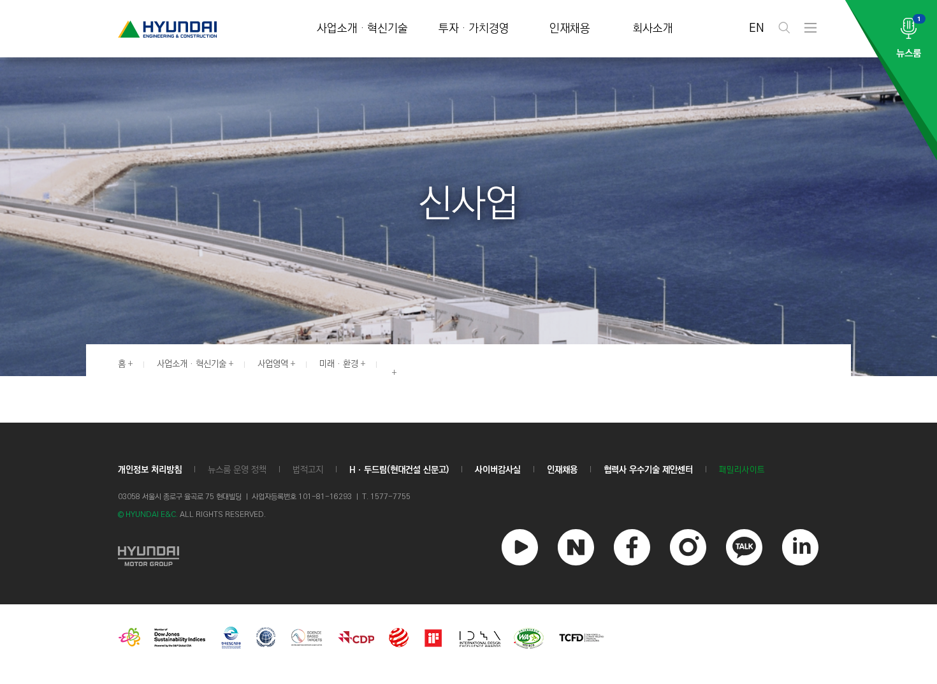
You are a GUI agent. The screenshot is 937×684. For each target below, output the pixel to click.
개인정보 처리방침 (150, 470)
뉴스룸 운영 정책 (237, 470)
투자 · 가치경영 (474, 29)
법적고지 (308, 470)
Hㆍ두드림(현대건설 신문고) (399, 470)
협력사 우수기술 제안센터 (648, 470)
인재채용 (569, 29)
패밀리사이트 (742, 470)
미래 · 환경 (338, 364)
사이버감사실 (498, 470)
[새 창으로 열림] (148, 555)
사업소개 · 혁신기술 (362, 29)
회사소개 (652, 29)
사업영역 (273, 364)
